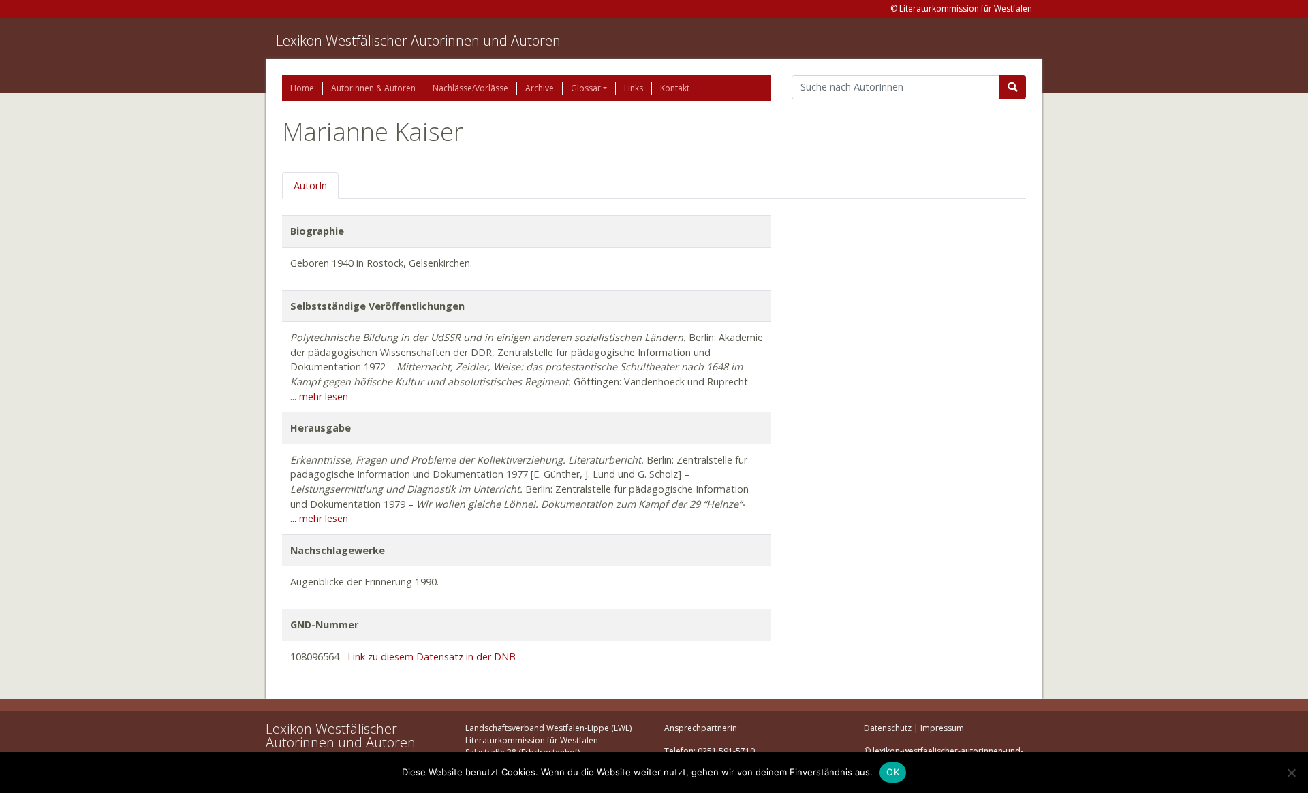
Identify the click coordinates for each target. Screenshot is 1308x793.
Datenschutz (888, 728)
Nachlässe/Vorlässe (470, 88)
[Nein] (1291, 772)
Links (633, 88)
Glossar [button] (586, 88)
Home (302, 88)
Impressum (942, 728)
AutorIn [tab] (310, 185)
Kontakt (674, 88)
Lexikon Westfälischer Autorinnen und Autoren (418, 40)
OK (892, 771)
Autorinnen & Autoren (373, 88)
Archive (539, 88)
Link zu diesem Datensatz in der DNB (431, 656)
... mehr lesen (319, 396)
